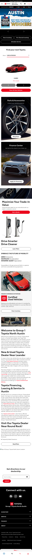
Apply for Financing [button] (16, 181)
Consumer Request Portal (7, 543)
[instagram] (16, 496)
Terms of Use (22, 536)
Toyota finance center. (9, 403)
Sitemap (16, 536)
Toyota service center (8, 413)
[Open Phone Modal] (21, 4)
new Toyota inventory (12, 361)
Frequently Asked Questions (9, 439)
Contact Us (11, 536)
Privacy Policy (4, 536)
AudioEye (4, 540)
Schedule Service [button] (16, 41)
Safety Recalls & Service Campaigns (14, 540)
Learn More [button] (16, 249)
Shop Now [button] (16, 136)
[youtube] (20, 496)
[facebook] (11, 496)
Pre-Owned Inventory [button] (22, 37)
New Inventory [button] (7, 37)
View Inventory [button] (16, 311)
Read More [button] (16, 444)
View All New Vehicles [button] (16, 90)
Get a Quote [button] (16, 212)
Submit (7, 481)
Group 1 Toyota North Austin (15, 532)
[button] (8, 31)
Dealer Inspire (21, 534)
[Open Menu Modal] (2, 4)
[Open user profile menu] (28, 553)
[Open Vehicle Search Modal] (12, 553)
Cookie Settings (16, 543)
